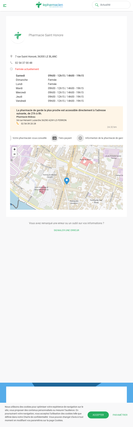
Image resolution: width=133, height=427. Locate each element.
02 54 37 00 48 (23, 62)
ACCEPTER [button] (98, 415)
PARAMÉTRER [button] (120, 414)
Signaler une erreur (66, 230)
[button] (66, 181)
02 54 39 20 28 (28, 123)
